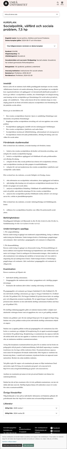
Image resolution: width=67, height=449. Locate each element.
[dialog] (33, 441)
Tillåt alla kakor (28, 445)
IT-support (22, 431)
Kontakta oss (7, 430)
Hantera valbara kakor (9, 441)
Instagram (56, 431)
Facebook (56, 428)
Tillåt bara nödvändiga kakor (12, 445)
